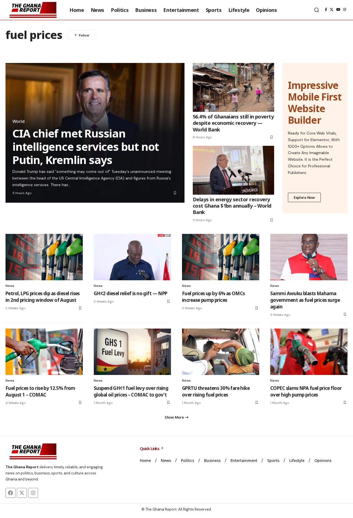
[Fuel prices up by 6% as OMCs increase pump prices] (220, 257)
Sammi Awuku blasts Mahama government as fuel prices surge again (305, 300)
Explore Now (304, 197)
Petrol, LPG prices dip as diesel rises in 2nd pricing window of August (43, 296)
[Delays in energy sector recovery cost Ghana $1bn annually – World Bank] (233, 170)
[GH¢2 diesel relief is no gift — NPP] (132, 257)
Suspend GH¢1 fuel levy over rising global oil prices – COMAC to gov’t (131, 391)
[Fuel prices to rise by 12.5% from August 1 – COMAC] (44, 352)
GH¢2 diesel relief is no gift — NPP (130, 293)
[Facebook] (325, 10)
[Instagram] (344, 10)
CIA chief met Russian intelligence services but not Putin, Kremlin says (85, 146)
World (18, 121)
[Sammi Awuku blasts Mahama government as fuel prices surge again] (308, 257)
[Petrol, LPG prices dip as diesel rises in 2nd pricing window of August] (44, 257)
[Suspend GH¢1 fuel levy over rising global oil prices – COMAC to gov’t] (132, 352)
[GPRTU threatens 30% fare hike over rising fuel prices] (220, 352)
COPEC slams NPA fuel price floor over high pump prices (305, 391)
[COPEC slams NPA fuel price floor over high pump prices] (308, 352)
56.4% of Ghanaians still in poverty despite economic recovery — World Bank (233, 123)
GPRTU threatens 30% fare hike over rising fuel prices (216, 391)
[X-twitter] (22, 493)
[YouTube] (338, 10)
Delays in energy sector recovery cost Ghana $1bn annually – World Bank (232, 206)
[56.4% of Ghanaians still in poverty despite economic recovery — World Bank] (233, 87)
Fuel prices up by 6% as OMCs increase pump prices (213, 296)
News (10, 286)
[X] (331, 10)
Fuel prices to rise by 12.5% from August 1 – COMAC (40, 391)
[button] (316, 10)
